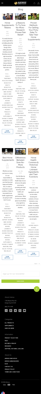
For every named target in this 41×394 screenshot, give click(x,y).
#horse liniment (33, 243)
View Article (7, 131)
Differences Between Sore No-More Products (20, 162)
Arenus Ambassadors (12, 361)
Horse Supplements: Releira (8, 25)
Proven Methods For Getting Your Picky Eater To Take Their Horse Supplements (34, 31)
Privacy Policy (10, 369)
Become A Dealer (10, 343)
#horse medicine (7, 105)
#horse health (33, 225)
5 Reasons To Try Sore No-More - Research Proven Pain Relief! (20, 29)
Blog (6, 363)
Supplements (9, 325)
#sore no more (20, 240)
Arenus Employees (11, 358)
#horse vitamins (7, 118)
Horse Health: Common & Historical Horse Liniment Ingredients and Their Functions (34, 167)
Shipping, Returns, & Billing (14, 348)
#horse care (20, 122)
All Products (9, 323)
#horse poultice (7, 107)
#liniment (33, 241)
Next (36, 263)
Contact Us (9, 366)
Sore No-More (9, 328)
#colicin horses (7, 80)
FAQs (6, 340)
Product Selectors (11, 338)
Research (8, 346)
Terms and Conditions (12, 372)
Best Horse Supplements (8, 159)
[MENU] (2, 3)
